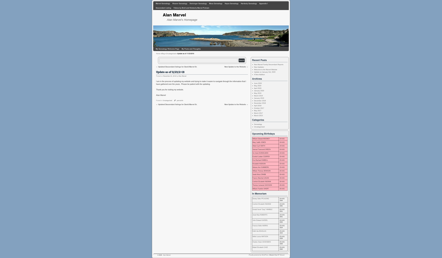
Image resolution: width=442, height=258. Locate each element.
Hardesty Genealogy (249, 3)
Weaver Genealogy (179, 3)
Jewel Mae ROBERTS (260, 215)
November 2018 (260, 103)
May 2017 (257, 110)
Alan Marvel (174, 15)
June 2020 (258, 83)
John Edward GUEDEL (260, 220)
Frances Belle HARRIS (260, 226)
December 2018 (260, 101)
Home (158, 53)
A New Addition (259, 74)
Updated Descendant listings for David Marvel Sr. (176, 67)
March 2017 (258, 113)
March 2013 (258, 115)
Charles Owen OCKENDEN (262, 242)
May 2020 (257, 86)
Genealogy (258, 124)
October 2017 (259, 108)
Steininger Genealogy (198, 3)
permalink (180, 100)
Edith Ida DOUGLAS (259, 231)
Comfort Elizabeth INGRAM (262, 204)
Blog (163, 53)
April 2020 (257, 88)
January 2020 (259, 91)
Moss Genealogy (215, 3)
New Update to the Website (236, 67)
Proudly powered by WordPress (259, 255)
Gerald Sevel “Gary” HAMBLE (262, 209)
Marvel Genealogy (163, 3)
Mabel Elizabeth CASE (260, 247)
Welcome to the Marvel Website (265, 69)
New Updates (259, 67)
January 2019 (259, 98)
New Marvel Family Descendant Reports (268, 64)
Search (241, 60)
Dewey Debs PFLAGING (261, 198)
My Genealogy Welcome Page (167, 49)
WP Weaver (281, 255)
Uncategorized (171, 53)
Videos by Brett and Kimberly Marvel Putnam (191, 8)
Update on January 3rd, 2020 (264, 72)
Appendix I (263, 3)
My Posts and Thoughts (191, 49)
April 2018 (257, 106)
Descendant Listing (163, 8)
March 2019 (258, 96)
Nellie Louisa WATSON (260, 236)
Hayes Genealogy (231, 3)
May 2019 (257, 93)
